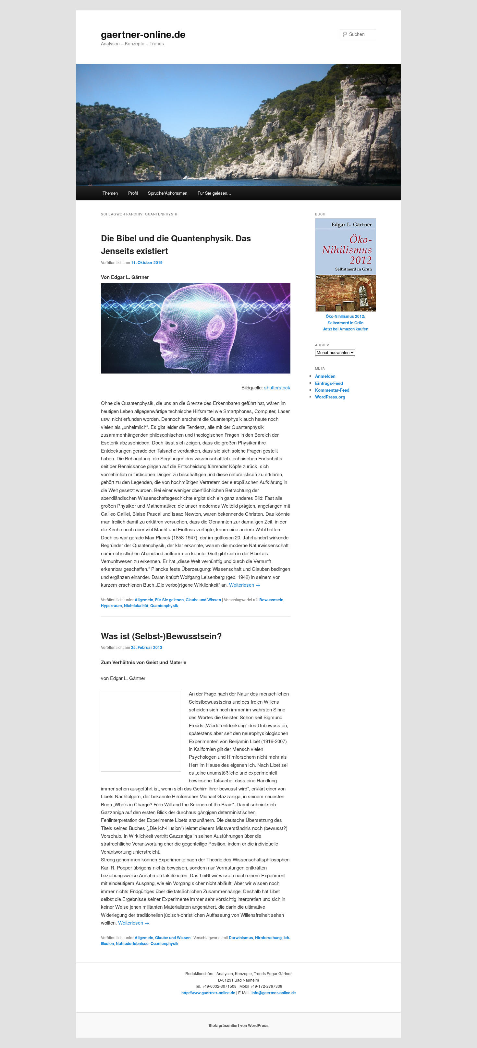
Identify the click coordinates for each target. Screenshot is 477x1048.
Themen (110, 193)
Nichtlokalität (136, 605)
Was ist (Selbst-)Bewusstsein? (161, 636)
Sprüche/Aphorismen (167, 193)
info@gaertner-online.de (273, 993)
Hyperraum (111, 605)
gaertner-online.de (143, 34)
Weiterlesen (244, 584)
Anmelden (325, 376)
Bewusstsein (271, 600)
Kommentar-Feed (332, 390)
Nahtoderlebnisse (132, 943)
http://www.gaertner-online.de (208, 993)
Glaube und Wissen (203, 600)
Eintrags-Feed (329, 383)
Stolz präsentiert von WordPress (239, 1025)
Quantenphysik (164, 605)
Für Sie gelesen (169, 600)
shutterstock (277, 387)
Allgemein (144, 600)
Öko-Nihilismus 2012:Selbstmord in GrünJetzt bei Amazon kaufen (345, 322)
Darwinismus (241, 937)
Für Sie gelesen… (214, 193)
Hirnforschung (268, 937)
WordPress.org (330, 397)
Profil (133, 193)
